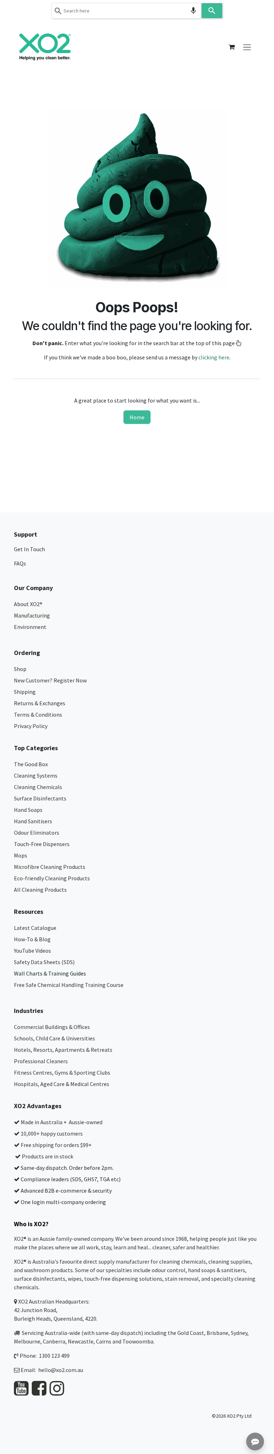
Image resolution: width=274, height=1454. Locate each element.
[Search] (212, 11)
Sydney (239, 1332)
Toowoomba (137, 1341)
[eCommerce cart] (231, 47)
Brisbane (217, 1332)
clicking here (213, 357)
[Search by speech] (193, 11)
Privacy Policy (30, 725)
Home (137, 417)
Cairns (103, 1341)
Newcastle (80, 1341)
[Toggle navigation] (247, 47)
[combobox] (126, 11)
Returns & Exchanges (40, 703)
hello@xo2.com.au (60, 1369)
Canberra (54, 1341)
